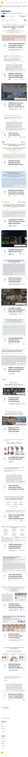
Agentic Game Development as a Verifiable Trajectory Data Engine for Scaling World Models (16, 45)
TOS (2, 724)
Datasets (3, 741)
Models (3, 738)
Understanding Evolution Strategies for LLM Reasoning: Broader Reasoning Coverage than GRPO (15, 340)
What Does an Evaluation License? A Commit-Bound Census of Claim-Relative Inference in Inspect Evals (16, 696)
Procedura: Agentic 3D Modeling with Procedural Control (13, 399)
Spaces (3, 743)
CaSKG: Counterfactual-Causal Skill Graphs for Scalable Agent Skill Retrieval (15, 546)
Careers (3, 731)
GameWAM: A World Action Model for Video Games (16, 250)
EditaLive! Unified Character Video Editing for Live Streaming (15, 635)
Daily (3, 16)
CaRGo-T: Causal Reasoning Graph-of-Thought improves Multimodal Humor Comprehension (16, 516)
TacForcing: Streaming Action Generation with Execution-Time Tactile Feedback (15, 576)
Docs (2, 748)
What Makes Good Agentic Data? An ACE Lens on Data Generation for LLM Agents (16, 192)
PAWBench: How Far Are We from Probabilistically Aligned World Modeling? (15, 75)
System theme (6, 718)
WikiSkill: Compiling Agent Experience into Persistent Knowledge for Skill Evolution (16, 369)
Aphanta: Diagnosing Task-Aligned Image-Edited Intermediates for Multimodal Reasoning (15, 666)
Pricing (3, 745)
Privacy (3, 726)
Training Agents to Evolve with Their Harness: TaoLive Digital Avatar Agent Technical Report (16, 221)
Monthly (12, 16)
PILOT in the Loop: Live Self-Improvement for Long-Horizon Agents (15, 279)
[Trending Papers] (16, 16)
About (2, 728)
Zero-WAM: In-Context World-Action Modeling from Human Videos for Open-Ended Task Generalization (16, 310)
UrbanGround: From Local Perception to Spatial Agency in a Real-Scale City (16, 104)
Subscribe (25, 6)
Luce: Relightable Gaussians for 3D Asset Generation (16, 458)
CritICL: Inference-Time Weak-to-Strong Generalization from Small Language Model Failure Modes (16, 487)
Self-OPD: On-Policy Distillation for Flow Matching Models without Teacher (15, 162)
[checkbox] (5, 45)
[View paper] (14, 92)
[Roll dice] (25, 20)
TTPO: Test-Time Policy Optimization (14, 134)
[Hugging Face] (2, 752)
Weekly (7, 16)
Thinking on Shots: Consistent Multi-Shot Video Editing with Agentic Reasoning (16, 605)
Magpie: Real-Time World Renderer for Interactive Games (13, 429)
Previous (6, 707)
